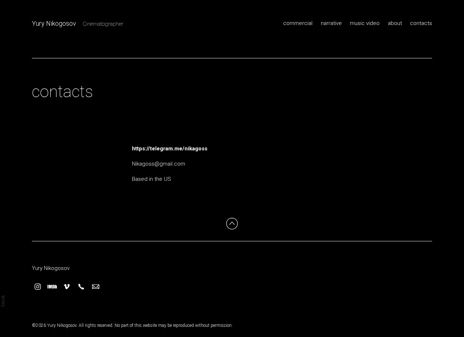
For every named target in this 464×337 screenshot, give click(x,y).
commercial (297, 23)
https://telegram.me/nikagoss (169, 148)
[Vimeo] (66, 286)
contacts (421, 23)
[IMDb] (52, 286)
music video (365, 23)
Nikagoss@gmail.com (158, 164)
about (395, 23)
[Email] (96, 286)
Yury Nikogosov (51, 268)
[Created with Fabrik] (3, 300)
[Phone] (81, 286)
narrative (331, 23)
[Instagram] (38, 286)
